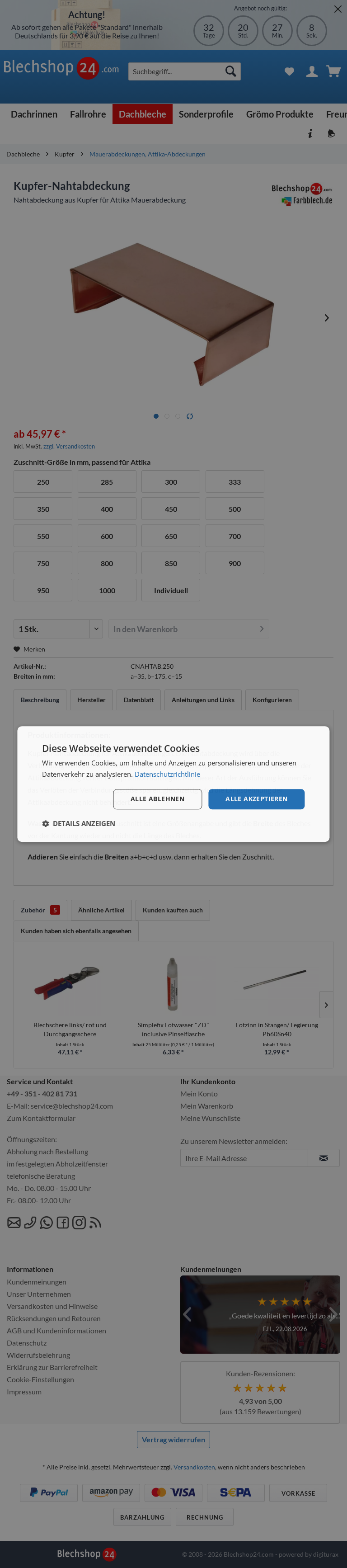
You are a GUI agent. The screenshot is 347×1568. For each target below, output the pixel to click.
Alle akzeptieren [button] (256, 798)
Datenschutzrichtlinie (167, 774)
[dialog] (173, 784)
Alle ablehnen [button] (157, 798)
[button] (78, 823)
